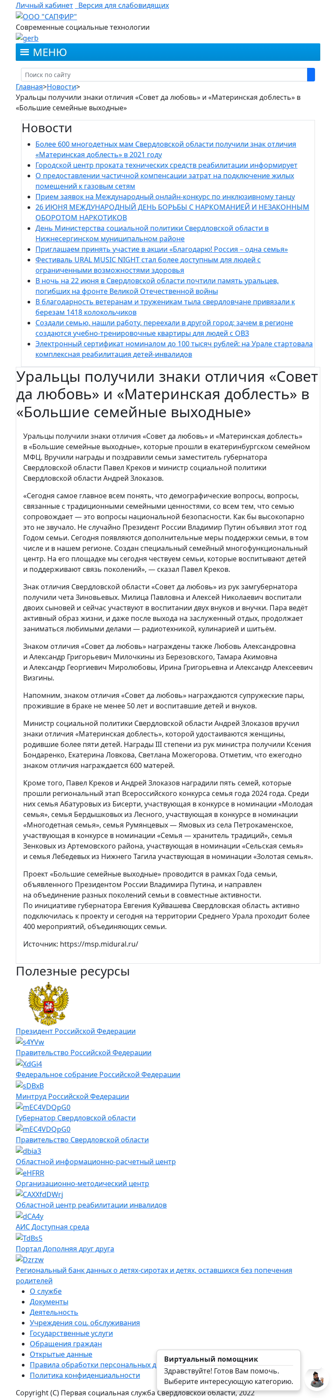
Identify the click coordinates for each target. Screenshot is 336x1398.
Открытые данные (61, 1354)
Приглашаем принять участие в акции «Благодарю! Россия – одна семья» (161, 249)
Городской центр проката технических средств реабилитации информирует (166, 165)
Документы (49, 1301)
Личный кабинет (44, 5)
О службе (46, 1291)
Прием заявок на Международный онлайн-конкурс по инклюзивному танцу (165, 196)
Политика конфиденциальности (85, 1375)
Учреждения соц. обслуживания (85, 1323)
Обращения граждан (66, 1344)
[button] (50, 52)
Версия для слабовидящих (122, 5)
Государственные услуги (71, 1333)
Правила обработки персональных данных (104, 1365)
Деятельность (54, 1312)
